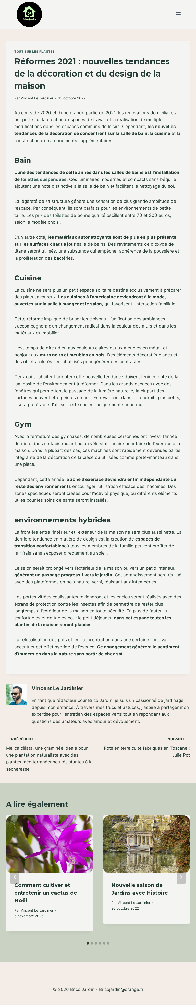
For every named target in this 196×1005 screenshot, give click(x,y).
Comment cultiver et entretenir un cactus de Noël (45, 892)
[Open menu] (178, 14)
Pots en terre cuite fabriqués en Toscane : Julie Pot (147, 747)
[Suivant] (181, 877)
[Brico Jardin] (29, 14)
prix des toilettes (52, 215)
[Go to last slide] (14, 877)
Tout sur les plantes (34, 51)
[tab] (88, 943)
